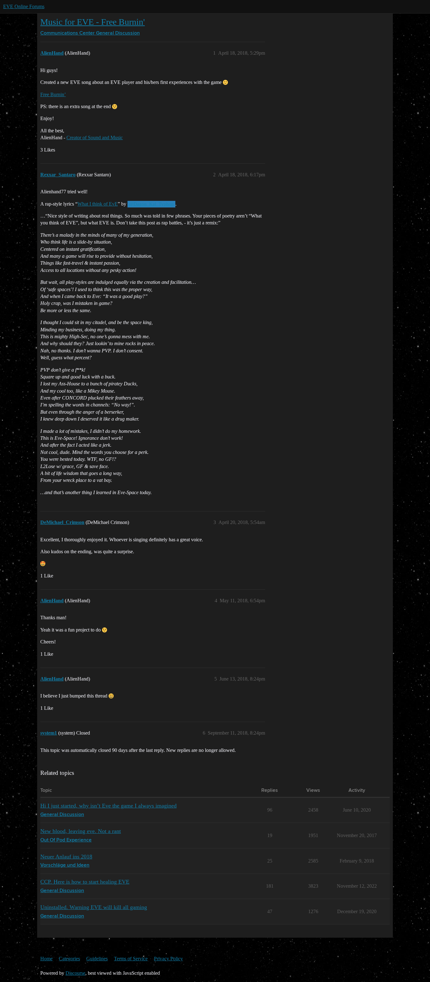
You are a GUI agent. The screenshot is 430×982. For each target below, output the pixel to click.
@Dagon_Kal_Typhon (151, 204)
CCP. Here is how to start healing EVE (84, 882)
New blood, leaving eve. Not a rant (80, 831)
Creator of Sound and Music (94, 137)
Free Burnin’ (53, 94)
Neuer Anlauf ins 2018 (66, 856)
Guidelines (97, 958)
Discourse (75, 973)
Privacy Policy (168, 958)
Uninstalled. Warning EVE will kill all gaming (93, 907)
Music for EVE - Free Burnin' (92, 22)
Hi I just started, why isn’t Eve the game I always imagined (108, 806)
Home (46, 958)
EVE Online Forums (23, 6)
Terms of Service (131, 958)
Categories (69, 958)
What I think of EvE (97, 204)
